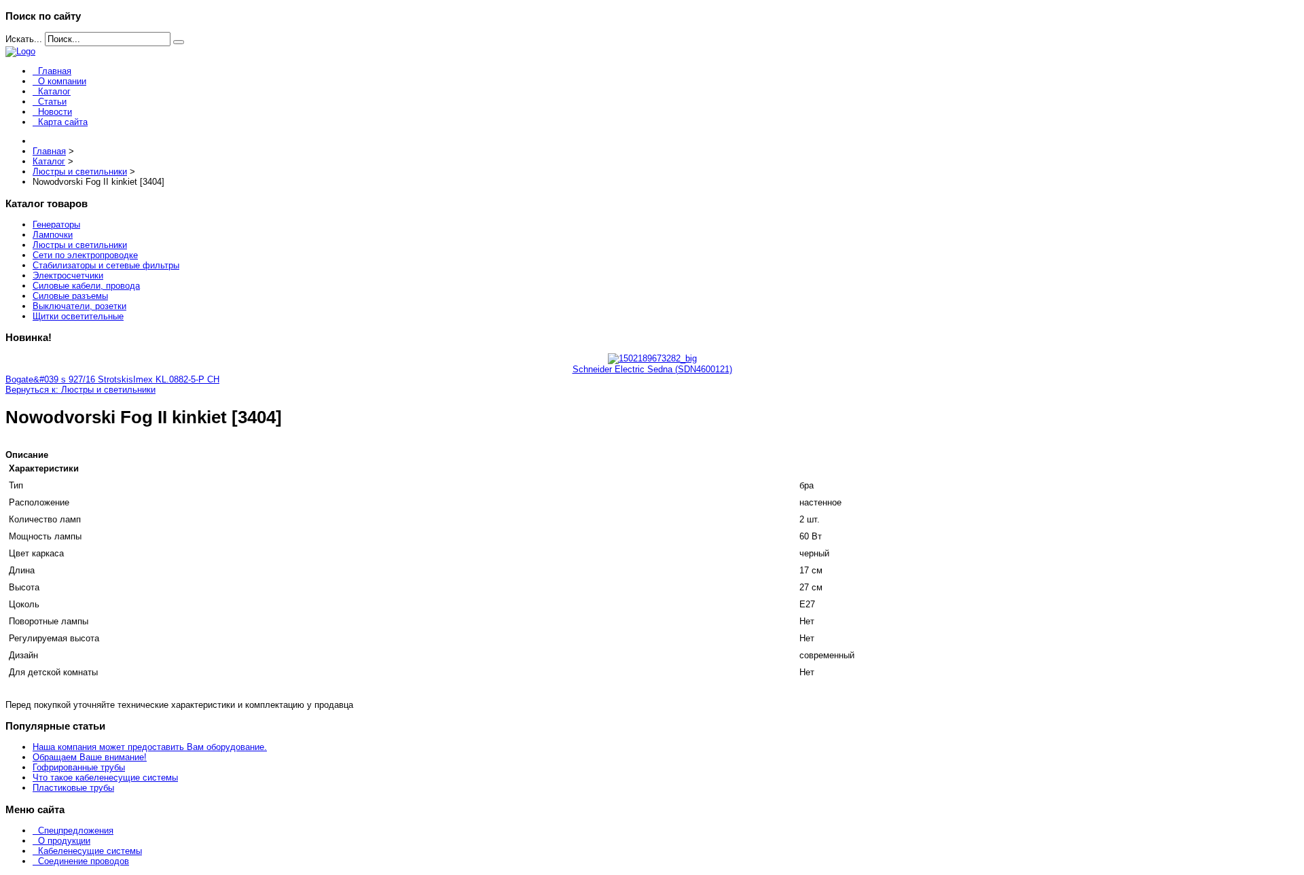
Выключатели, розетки (79, 306)
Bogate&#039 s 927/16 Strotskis (69, 379)
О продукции (64, 841)
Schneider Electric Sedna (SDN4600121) (652, 369)
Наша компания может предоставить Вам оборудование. (150, 747)
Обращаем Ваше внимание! (90, 757)
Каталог (54, 91)
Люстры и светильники (80, 245)
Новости (55, 112)
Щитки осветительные (78, 316)
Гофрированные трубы (79, 767)
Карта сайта (63, 122)
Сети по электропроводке (85, 255)
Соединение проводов (83, 861)
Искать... (23, 39)
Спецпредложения (75, 830)
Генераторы (56, 224)
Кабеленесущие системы (90, 851)
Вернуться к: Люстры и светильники (80, 390)
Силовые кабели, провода (86, 286)
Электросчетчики (68, 275)
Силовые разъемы (70, 296)
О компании (62, 81)
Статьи (52, 101)
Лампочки (53, 235)
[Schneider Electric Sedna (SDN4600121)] (652, 358)
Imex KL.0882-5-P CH (176, 379)
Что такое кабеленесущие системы (105, 777)
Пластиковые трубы (73, 788)
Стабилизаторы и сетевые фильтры (106, 265)
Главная (54, 71)
